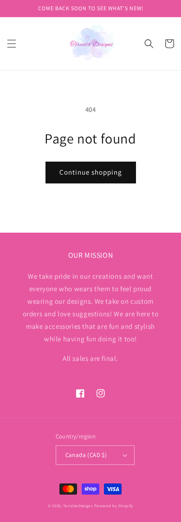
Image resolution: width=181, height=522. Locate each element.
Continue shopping (90, 172)
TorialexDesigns (78, 505)
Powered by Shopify (114, 505)
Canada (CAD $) (86, 455)
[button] (11, 43)
